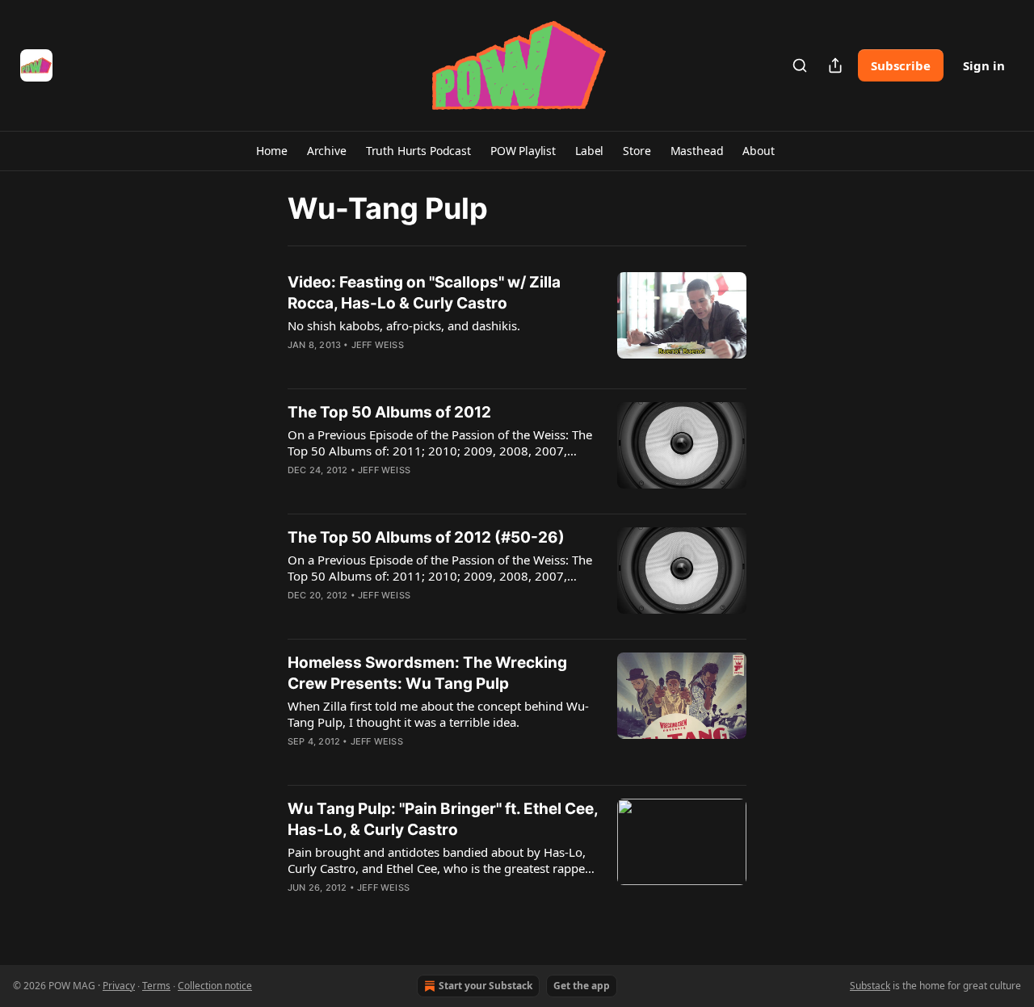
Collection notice (215, 985)
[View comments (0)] (394, 366)
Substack (870, 985)
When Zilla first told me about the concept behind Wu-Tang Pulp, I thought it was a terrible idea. (438, 714)
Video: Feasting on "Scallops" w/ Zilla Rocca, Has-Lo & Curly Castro (424, 293)
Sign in (984, 65)
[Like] (298, 366)
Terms (156, 985)
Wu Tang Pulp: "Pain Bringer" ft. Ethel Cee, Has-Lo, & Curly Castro (443, 819)
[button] (271, 151)
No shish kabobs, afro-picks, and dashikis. (404, 325)
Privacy (119, 985)
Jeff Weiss (377, 344)
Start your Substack (485, 985)
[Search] (800, 65)
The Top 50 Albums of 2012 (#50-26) (426, 537)
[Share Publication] (835, 65)
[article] (517, 324)
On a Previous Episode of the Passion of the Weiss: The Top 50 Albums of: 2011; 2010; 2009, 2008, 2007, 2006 (440, 442)
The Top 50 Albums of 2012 (389, 412)
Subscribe (901, 65)
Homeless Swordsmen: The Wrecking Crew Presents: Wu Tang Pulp (427, 673)
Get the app (581, 985)
